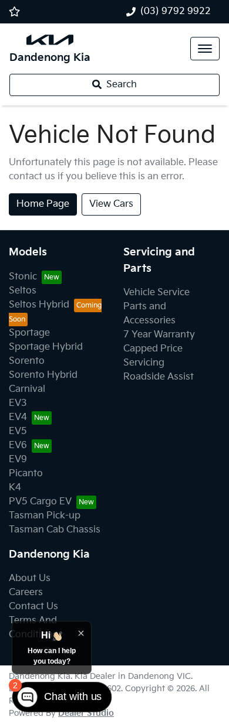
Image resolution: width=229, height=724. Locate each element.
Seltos (22, 290)
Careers (26, 592)
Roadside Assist (158, 377)
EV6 (18, 445)
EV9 (18, 459)
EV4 (18, 417)
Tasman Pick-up (44, 515)
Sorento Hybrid (43, 375)
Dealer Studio (86, 713)
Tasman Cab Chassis (54, 529)
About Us (29, 578)
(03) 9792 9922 (175, 11)
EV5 (18, 431)
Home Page (42, 204)
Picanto (26, 473)
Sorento (27, 361)
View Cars (111, 204)
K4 (15, 487)
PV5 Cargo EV (40, 501)
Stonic (23, 276)
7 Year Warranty (159, 334)
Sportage (29, 333)
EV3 (18, 403)
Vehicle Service (156, 292)
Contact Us (33, 606)
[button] (205, 48)
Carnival (27, 389)
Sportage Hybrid (46, 347)
